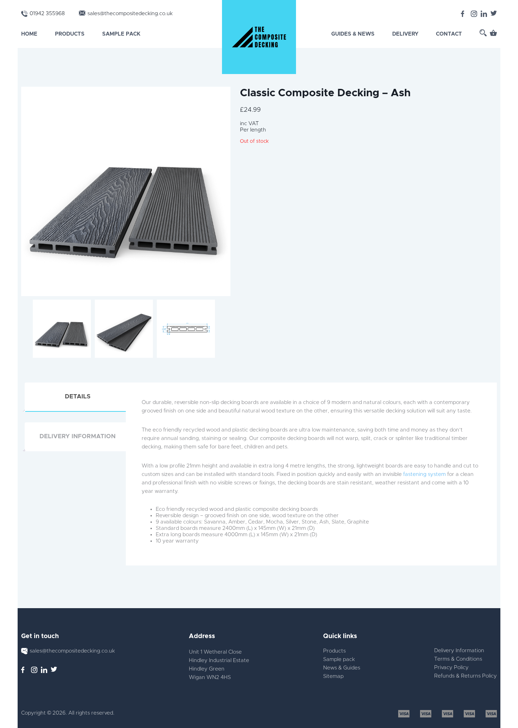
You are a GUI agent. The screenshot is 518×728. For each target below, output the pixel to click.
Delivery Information (459, 650)
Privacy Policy (451, 667)
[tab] (77, 397)
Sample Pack (121, 34)
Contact (449, 34)
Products (70, 34)
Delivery (405, 34)
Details (78, 396)
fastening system (424, 474)
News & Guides (341, 668)
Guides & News (353, 34)
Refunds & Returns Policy (465, 676)
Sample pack (339, 659)
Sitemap (333, 676)
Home (29, 34)
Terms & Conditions (458, 659)
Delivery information (77, 436)
